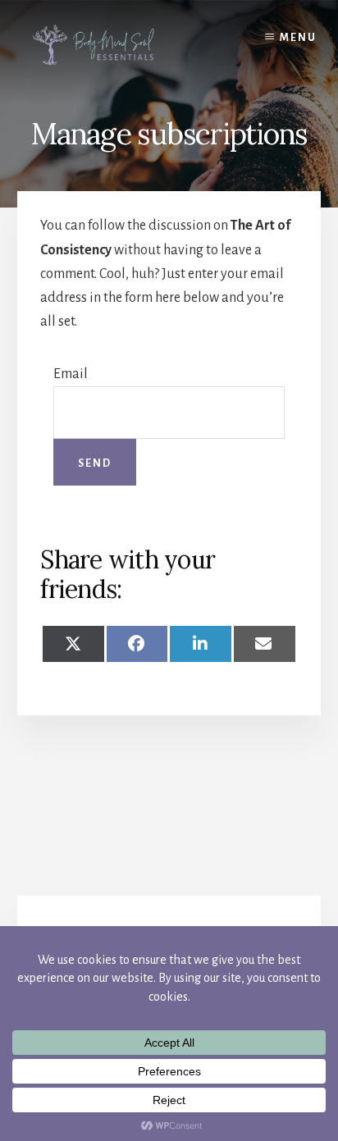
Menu (298, 37)
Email (70, 374)
